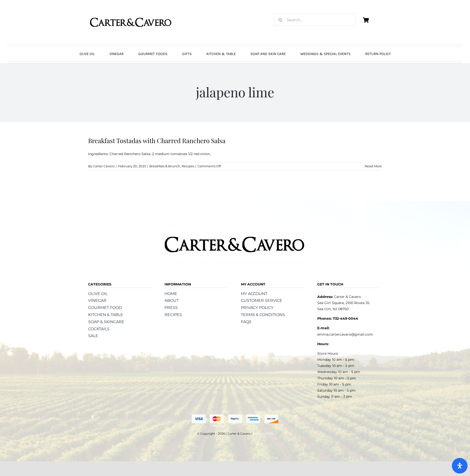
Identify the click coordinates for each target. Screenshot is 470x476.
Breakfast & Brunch (164, 166)
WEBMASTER (263, 433)
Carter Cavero (104, 166)
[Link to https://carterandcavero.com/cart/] (365, 20)
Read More (373, 166)
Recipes (188, 166)
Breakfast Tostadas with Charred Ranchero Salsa (156, 140)
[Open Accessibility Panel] (460, 466)
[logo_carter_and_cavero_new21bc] (131, 11)
